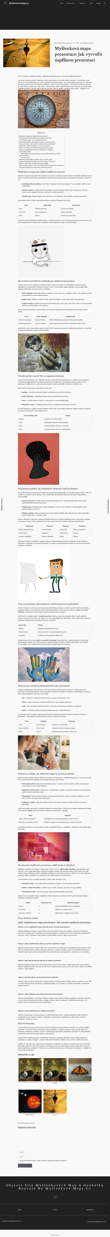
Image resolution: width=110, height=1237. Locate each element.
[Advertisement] (55, 18)
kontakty (90, 1209)
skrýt (43, 133)
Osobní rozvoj (70, 3)
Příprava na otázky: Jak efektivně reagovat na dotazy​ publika (36, 148)
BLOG (20, 1209)
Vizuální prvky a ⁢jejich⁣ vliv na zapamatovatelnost (32, 140)
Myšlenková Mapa (61, 43)
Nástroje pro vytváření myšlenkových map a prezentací (34, 146)
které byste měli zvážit (41, 694)
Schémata (81, 3)
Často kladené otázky (25, 151)
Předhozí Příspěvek (2, 504)
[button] (104, 3)
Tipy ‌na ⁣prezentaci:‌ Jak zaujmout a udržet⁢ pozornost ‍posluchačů (37, 144)
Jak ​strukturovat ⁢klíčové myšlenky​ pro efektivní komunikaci (35, 138)
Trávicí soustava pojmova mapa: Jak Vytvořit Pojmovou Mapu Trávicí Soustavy (41, 165)
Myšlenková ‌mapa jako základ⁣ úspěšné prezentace (33, 136)
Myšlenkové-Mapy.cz (19, 3)
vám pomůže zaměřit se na (81, 184)
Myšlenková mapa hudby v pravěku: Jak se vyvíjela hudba (35, 159)
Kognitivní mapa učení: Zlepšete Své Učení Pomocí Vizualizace (37, 161)
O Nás (91, 3)
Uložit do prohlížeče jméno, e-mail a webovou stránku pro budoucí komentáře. (43, 1160)
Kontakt (98, 3)
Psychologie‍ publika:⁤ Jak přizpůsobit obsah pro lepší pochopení (37, 142)
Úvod (61, 3)
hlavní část (71, 303)
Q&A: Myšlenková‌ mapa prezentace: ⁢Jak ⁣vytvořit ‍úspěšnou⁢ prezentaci (40, 153)
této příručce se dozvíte (78, 84)
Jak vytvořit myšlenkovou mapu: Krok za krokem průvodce (35, 167)
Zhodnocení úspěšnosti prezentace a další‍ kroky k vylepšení (36, 150)
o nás (55, 1209)
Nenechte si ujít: (25, 157)
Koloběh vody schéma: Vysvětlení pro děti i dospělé (33, 163)
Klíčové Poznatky (24, 155)
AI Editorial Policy (55, 1235)
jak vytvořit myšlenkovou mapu (54, 943)
